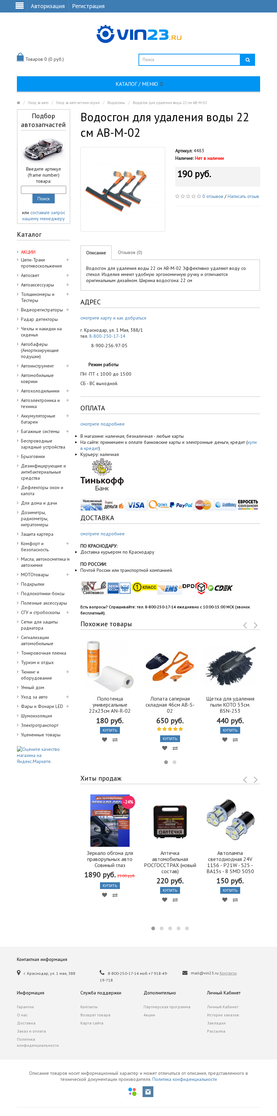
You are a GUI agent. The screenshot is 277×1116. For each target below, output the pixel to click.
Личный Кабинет (222, 1006)
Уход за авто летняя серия (78, 102)
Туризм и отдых (37, 662)
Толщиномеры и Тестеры (37, 297)
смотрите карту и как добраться (113, 318)
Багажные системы (40, 431)
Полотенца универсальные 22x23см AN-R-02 (110, 704)
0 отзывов (212, 196)
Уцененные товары (40, 735)
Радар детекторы (39, 319)
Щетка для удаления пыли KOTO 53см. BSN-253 (230, 704)
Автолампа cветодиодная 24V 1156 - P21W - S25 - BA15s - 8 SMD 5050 (230, 862)
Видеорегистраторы (42, 310)
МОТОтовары (35, 575)
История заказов (223, 1014)
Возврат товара (95, 1014)
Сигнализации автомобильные (37, 640)
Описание (96, 253)
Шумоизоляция (36, 716)
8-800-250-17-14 (107, 336)
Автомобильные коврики (37, 378)
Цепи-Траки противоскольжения (41, 263)
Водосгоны (116, 102)
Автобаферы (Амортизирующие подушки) (40, 350)
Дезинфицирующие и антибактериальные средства (43, 472)
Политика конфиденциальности (38, 1042)
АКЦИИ (28, 252)
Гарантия (25, 1006)
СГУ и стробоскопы (40, 612)
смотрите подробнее (102, 424)
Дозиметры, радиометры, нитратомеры (34, 518)
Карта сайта (91, 1022)
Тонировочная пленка (43, 653)
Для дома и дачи (39, 503)
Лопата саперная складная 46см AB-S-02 (170, 704)
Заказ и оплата (31, 1031)
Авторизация (48, 6)
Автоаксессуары (37, 285)
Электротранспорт (39, 725)
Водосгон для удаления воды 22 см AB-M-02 (170, 102)
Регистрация (88, 6)
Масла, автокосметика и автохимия (45, 562)
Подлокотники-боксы (43, 593)
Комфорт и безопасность (35, 546)
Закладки (216, 1022)
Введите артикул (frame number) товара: (43, 175)
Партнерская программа (167, 1006)
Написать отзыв (243, 196)
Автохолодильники (40, 391)
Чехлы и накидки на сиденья (41, 332)
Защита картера (37, 534)
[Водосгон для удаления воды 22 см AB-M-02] (122, 189)
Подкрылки (32, 584)
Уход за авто (38, 102)
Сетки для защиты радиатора (39, 625)
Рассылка (216, 1031)
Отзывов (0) (130, 252)
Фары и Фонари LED (42, 706)
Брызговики (33, 456)
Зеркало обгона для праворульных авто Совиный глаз (110, 859)
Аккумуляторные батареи (38, 419)
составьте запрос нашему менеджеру (43, 215)
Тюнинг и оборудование (36, 675)
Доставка (26, 1022)
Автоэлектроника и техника (40, 403)
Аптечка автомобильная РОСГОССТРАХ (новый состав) (170, 862)
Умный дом (32, 687)
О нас (22, 1014)
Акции (149, 1014)
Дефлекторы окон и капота (42, 490)
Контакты (228, 972)
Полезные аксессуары (44, 603)
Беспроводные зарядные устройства (43, 444)
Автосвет (30, 275)
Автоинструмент (37, 366)
